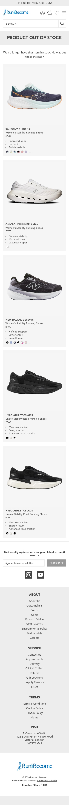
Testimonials (34, 633)
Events (34, 610)
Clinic (34, 614)
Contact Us (34, 654)
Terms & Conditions (34, 703)
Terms (34, 697)
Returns (34, 673)
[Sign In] (42, 13)
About (34, 595)
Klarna (34, 717)
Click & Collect (34, 668)
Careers (34, 637)
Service (34, 648)
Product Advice (34, 619)
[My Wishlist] (57, 13)
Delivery (34, 663)
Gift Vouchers (34, 677)
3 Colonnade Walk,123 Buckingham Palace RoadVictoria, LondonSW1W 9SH (34, 738)
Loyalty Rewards (34, 682)
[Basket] (49, 13)
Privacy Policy (35, 713)
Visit (34, 727)
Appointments (34, 659)
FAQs (34, 687)
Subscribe (57, 563)
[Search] (62, 23)
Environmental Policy (34, 628)
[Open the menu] (64, 13)
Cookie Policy (34, 708)
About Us (34, 601)
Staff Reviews (34, 624)
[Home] (15, 12)
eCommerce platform (47, 780)
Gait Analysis (34, 605)
